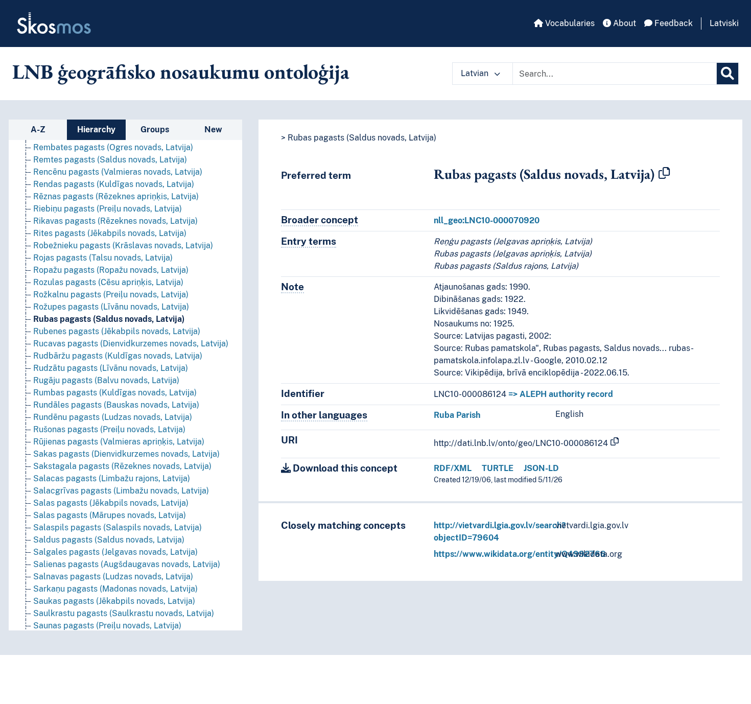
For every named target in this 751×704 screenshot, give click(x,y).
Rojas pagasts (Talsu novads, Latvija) (103, 258)
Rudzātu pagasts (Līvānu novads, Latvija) (110, 368)
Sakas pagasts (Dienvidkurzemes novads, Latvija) (126, 454)
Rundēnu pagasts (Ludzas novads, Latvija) (112, 417)
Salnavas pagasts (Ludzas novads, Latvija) (113, 576)
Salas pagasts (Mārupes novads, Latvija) (109, 515)
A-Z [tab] (38, 129)
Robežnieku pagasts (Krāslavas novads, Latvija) (123, 245)
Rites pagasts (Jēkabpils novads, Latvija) (109, 233)
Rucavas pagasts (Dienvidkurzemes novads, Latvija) (130, 343)
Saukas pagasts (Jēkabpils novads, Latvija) (114, 601)
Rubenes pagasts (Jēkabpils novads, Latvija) (116, 331)
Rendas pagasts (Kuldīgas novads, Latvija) (113, 184)
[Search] (727, 73)
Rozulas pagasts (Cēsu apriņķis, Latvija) (108, 282)
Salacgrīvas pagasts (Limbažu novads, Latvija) (121, 491)
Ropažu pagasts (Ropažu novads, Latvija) (111, 270)
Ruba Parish (457, 415)
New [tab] (213, 129)
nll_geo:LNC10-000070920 (486, 220)
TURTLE (497, 468)
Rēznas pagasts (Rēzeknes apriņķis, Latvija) (116, 196)
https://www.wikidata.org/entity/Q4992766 (520, 554)
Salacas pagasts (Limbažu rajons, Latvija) (111, 478)
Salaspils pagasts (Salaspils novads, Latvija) (117, 527)
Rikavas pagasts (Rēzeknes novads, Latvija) (115, 221)
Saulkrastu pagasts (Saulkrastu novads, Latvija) (123, 613)
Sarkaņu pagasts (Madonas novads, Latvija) (115, 589)
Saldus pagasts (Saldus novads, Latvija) (108, 540)
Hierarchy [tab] (96, 129)
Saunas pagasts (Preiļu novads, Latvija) (107, 625)
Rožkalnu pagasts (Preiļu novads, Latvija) (111, 294)
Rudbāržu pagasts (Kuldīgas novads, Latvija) (117, 356)
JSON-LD (541, 468)
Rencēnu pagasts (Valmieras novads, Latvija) (117, 172)
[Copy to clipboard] (664, 173)
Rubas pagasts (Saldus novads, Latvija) (108, 319)
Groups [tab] (154, 129)
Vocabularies (569, 23)
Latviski (724, 23)
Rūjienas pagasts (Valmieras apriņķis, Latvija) (118, 442)
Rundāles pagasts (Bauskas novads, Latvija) (116, 405)
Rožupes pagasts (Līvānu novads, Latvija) (111, 307)
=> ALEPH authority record (560, 394)
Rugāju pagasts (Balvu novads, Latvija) (106, 380)
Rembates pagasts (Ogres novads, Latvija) (113, 147)
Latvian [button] (475, 73)
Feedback (672, 23)
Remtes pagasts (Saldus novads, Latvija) (110, 160)
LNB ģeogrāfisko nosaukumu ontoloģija (180, 71)
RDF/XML (453, 468)
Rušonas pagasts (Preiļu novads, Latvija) (109, 429)
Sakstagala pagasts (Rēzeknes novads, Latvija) (122, 466)
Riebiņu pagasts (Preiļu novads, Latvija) (107, 209)
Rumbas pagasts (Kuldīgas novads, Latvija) (115, 392)
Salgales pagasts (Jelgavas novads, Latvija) (115, 552)
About (623, 23)
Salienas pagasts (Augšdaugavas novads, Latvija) (126, 564)
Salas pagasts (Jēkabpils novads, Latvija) (111, 503)
